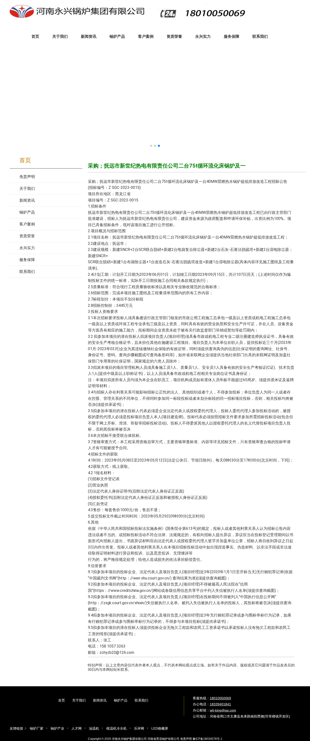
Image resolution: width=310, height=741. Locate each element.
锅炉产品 (120, 700)
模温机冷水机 (116, 728)
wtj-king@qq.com (223, 710)
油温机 (94, 728)
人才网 (76, 728)
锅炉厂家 (36, 728)
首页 (61, 700)
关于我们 (79, 700)
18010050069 (220, 698)
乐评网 (139, 728)
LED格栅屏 (159, 728)
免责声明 (186, 739)
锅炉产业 (57, 728)
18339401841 (220, 704)
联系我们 (141, 700)
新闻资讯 (100, 700)
